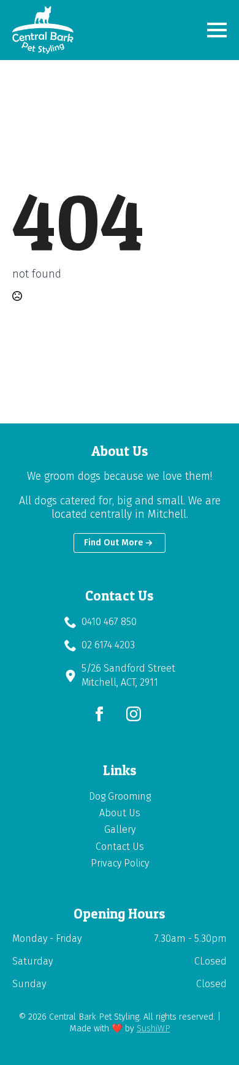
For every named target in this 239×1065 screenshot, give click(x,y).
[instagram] (133, 713)
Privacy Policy (120, 863)
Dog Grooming (120, 796)
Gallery (119, 829)
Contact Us (120, 846)
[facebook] (99, 713)
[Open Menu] (217, 30)
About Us (119, 813)
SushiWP (153, 1028)
